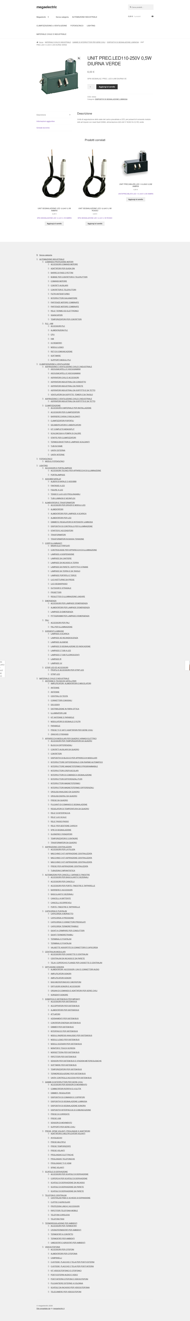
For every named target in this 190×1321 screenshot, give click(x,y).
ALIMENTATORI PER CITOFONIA (64, 1253)
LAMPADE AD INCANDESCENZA (64, 638)
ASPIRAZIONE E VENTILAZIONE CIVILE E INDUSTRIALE (68, 366)
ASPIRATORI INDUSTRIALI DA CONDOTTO (68, 382)
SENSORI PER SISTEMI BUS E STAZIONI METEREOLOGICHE (76, 1061)
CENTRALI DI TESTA (59, 696)
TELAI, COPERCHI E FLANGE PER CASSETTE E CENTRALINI (76, 962)
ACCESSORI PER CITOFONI (62, 1249)
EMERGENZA (50, 600)
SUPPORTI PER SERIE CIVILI (63, 1127)
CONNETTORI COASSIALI (61, 700)
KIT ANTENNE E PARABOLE (62, 717)
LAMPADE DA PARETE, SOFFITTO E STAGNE (69, 567)
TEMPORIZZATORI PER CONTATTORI (66, 319)
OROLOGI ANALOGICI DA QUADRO (65, 791)
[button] (79, 58)
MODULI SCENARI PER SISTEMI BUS (66, 1044)
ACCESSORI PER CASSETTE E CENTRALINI (69, 954)
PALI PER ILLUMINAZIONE (61, 627)
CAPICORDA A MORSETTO (62, 913)
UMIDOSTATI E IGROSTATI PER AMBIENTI (68, 1242)
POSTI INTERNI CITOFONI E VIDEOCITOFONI (69, 1279)
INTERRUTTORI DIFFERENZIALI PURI (66, 779)
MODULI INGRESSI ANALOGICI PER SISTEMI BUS (71, 1035)
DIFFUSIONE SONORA (54, 967)
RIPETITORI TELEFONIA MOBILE (64, 1210)
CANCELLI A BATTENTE (61, 898)
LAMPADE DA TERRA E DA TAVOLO (65, 571)
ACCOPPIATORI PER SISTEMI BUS (65, 1005)
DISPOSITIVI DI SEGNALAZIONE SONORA (68, 1105)
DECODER (55, 704)
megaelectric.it (58, 1308)
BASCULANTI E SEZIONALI (62, 894)
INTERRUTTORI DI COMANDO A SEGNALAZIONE (71, 775)
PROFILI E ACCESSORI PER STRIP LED (67, 670)
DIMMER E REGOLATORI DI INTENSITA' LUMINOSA (72, 522)
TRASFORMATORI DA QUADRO (64, 842)
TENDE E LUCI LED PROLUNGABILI (65, 494)
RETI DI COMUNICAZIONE (61, 351)
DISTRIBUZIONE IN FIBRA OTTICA (65, 709)
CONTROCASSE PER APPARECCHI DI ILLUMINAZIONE (74, 550)
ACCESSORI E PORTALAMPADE (58, 468)
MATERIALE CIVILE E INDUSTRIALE (51, 34)
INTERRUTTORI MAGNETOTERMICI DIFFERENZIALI (72, 787)
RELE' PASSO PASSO (60, 821)
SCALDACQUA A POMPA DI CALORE (66, 433)
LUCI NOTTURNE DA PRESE (62, 579)
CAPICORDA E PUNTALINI (56, 911)
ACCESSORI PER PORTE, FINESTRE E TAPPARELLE (73, 885)
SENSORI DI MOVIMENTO (61, 1122)
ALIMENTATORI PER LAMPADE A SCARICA (68, 513)
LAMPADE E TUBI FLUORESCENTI (65, 654)
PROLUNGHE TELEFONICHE (63, 1159)
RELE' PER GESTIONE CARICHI (64, 825)
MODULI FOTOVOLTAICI (54, 461)
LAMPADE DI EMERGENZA (62, 611)
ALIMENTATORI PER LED (61, 518)
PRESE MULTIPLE (58, 1142)
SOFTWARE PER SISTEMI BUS (64, 1065)
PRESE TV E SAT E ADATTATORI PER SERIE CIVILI (72, 730)
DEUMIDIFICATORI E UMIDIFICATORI (66, 425)
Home (41, 42)
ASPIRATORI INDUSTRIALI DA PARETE (67, 386)
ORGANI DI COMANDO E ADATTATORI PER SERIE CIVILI (74, 990)
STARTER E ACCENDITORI (62, 530)
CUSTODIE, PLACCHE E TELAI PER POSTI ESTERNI (72, 1262)
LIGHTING (91, 25)
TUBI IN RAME (57, 446)
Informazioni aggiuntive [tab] (46, 121)
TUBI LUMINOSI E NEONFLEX (63, 498)
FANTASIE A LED (58, 485)
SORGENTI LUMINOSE (54, 631)
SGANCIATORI (57, 315)
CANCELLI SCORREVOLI (61, 902)
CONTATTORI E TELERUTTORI (63, 289)
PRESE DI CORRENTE (60, 1114)
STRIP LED (55, 674)
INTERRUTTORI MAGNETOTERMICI (65, 783)
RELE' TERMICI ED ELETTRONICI (65, 311)
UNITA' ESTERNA (58, 450)
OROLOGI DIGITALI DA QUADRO (64, 796)
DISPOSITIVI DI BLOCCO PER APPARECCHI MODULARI (74, 758)
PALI (47, 620)
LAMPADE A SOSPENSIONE (62, 554)
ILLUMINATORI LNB (59, 713)
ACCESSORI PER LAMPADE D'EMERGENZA (69, 603)
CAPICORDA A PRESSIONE (62, 918)
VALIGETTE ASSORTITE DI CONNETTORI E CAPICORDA (74, 947)
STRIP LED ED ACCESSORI (56, 667)
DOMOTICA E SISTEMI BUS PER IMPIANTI (62, 999)
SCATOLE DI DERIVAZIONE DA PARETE (67, 1187)
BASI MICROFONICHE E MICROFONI (66, 982)
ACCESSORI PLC (58, 326)
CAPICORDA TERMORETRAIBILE (65, 926)
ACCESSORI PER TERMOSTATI (64, 1225)
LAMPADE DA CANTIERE (61, 558)
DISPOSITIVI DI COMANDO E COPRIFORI (68, 1097)
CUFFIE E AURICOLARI (60, 1202)
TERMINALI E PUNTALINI (61, 939)
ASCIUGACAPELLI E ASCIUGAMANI (65, 369)
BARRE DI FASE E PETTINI (62, 272)
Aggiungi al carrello (107, 86)
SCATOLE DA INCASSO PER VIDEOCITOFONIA (70, 1287)
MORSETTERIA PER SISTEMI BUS (65, 1052)
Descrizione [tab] (41, 115)
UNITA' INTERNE (58, 454)
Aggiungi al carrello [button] (54, 223)
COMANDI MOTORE (59, 281)
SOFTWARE (56, 355)
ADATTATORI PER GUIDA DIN (63, 268)
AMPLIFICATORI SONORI (61, 973)
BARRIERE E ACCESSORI (61, 890)
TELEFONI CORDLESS (60, 1215)
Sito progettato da (43, 1308)
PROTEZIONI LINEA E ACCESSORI (65, 1206)
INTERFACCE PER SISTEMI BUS (64, 1031)
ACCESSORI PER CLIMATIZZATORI (65, 412)
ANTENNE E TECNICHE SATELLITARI (60, 681)
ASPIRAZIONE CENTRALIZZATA (58, 847)
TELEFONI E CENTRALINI (56, 1195)
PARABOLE (55, 725)
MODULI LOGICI (57, 347)
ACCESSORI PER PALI (60, 622)
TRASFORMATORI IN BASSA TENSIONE (67, 539)
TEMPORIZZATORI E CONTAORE (64, 838)
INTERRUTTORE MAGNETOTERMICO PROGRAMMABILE (74, 766)
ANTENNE (55, 687)
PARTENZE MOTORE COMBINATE (65, 302)
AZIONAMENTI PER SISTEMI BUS (65, 1018)
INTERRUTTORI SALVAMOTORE (64, 298)
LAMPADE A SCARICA (60, 633)
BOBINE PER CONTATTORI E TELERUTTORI (69, 277)
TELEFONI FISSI (57, 1219)
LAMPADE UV (56, 663)
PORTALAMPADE (58, 474)
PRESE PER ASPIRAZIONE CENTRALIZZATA (69, 866)
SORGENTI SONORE (59, 994)
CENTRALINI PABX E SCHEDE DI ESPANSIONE (70, 1198)
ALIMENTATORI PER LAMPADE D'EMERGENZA (70, 607)
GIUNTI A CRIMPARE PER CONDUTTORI (67, 930)
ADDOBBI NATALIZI (53, 479)
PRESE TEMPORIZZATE (61, 1146)
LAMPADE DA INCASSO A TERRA (65, 562)
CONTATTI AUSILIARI (59, 285)
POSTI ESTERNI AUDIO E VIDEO (64, 1274)
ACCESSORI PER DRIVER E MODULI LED (68, 505)
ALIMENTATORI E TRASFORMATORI (60, 502)
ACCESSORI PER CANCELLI (63, 881)
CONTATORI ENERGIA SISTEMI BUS (66, 1022)
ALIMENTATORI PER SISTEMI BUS (65, 1010)
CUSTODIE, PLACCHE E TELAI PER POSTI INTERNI (72, 1266)
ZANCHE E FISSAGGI (59, 734)
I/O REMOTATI (56, 343)
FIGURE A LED (57, 490)
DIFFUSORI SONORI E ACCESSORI (65, 986)
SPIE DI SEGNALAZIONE (61, 830)
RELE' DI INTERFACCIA (60, 813)
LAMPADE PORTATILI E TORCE (64, 575)
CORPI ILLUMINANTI (53, 543)
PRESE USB (56, 1118)
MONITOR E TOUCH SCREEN (63, 1048)
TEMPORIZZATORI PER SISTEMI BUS (66, 1069)
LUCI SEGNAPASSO (59, 583)
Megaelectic (41, 17)
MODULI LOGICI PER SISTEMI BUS (65, 1039)
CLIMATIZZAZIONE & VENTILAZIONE (52, 25)
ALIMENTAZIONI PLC (59, 330)
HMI (52, 338)
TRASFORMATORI (58, 534)
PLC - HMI (49, 323)
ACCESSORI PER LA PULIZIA (63, 849)
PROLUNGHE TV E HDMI (61, 1163)
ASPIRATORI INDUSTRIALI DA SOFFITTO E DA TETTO (73, 390)
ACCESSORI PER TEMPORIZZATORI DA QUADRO (71, 741)
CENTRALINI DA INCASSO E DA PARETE (68, 958)
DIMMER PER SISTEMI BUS (62, 1027)
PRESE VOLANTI (58, 1150)
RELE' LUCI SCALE (59, 817)
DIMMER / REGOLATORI (60, 1093)
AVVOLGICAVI (56, 1137)
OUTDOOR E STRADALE (61, 588)
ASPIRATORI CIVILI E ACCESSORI (65, 377)
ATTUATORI (55, 1014)
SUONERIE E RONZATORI (61, 834)
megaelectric (47, 6)
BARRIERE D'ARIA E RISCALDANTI (65, 416)
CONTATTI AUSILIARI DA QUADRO (65, 749)
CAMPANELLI (56, 1258)
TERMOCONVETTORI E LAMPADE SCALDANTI (70, 442)
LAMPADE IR (56, 659)
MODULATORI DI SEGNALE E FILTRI (65, 721)
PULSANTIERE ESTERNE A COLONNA (67, 1283)
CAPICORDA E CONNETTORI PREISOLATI (68, 922)
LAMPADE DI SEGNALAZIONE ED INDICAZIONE (70, 646)
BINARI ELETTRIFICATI (60, 545)
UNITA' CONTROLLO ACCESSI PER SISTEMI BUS (71, 1077)
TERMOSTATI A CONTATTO (62, 1234)
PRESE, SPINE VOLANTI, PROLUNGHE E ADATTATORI (67, 1131)
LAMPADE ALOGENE (59, 642)
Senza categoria (62, 17)
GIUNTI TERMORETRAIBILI (62, 934)
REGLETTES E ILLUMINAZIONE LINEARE (68, 596)
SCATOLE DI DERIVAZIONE (56, 1171)
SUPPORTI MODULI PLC (61, 360)
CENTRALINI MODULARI (55, 951)
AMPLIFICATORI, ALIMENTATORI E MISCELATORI (71, 683)
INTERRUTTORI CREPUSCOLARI (65, 770)
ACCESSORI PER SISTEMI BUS (64, 1001)
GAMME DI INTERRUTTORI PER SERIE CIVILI (88, 42)
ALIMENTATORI (57, 509)
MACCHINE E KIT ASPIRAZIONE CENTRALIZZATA (71, 853)
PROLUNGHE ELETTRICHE (62, 1154)
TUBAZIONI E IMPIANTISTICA (63, 870)
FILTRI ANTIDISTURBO (60, 294)
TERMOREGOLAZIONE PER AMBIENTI (61, 1223)
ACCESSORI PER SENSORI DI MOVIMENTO (69, 1084)
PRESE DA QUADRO (59, 800)
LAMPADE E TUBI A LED (61, 650)
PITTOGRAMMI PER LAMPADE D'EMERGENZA (70, 616)
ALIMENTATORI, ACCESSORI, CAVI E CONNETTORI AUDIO (75, 969)
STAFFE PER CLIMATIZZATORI (63, 437)
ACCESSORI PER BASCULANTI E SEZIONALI (69, 877)
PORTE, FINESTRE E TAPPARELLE (65, 907)
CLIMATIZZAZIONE (53, 405)
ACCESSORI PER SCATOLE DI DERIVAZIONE (69, 1174)
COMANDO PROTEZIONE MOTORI (59, 261)
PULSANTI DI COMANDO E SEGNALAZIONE (69, 804)
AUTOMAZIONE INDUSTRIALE (84, 17)
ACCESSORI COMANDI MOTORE (64, 264)
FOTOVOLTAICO (76, 25)
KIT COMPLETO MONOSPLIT (62, 429)
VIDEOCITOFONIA (52, 1247)
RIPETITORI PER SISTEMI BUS (63, 1056)
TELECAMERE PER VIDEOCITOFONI (66, 1291)
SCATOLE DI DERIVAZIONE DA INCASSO (68, 1182)
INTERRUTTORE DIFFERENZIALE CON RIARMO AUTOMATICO (77, 762)
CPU (53, 334)
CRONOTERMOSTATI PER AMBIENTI (66, 1230)
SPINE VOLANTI (57, 1167)
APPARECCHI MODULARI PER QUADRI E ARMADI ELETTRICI (71, 738)
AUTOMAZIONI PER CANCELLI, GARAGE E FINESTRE (67, 874)
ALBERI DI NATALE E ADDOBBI (63, 481)
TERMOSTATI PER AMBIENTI (63, 1238)
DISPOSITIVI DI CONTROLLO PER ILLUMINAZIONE (72, 526)
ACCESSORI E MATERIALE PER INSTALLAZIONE (71, 408)
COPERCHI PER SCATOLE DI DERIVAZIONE (69, 1178)
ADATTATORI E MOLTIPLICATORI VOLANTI (68, 1133)
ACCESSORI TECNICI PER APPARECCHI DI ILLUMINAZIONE (76, 470)
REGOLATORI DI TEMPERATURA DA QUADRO (70, 808)
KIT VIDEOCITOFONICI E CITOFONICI (66, 1270)
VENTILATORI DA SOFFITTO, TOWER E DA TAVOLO (72, 394)
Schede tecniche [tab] (43, 127)
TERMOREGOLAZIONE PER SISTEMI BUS (68, 1073)
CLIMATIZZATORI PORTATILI (62, 420)
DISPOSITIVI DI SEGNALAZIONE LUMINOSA (123, 42)
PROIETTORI (56, 592)
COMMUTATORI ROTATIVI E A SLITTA (66, 1088)
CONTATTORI (56, 753)
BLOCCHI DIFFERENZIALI (61, 745)
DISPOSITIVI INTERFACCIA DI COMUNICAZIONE (71, 1110)
